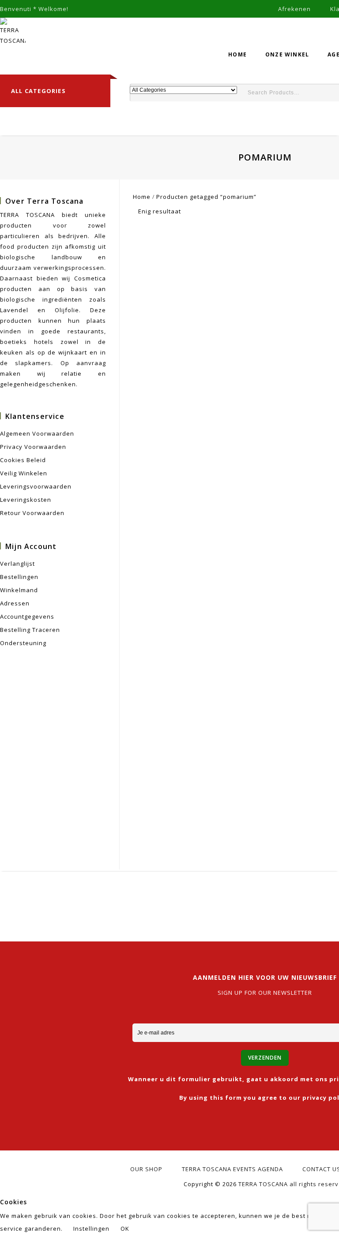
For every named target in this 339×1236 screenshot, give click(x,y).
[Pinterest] (290, 897)
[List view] (204, 212)
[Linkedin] (230, 897)
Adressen (15, 603)
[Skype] (330, 897)
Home (237, 54)
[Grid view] (191, 212)
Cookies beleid (23, 460)
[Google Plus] (310, 897)
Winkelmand (19, 590)
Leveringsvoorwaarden (36, 486)
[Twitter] (211, 897)
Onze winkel (287, 54)
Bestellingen (19, 577)
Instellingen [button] (91, 1228)
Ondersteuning (23, 643)
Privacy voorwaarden (33, 447)
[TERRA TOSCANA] (13, 31)
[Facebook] (191, 897)
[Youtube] (270, 897)
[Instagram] (250, 911)
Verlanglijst (17, 564)
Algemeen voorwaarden (37, 433)
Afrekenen (294, 9)
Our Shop (146, 1169)
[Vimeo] (270, 911)
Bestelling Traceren (30, 630)
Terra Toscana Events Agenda (232, 1169)
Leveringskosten (25, 500)
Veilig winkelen (23, 473)
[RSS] (250, 897)
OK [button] (125, 1228)
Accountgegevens (27, 616)
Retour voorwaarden (32, 513)
